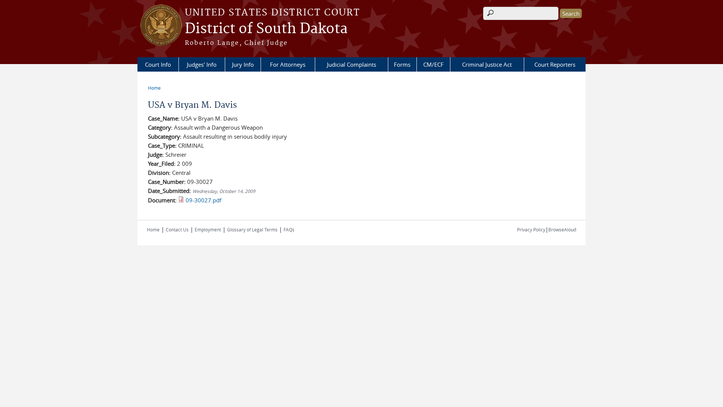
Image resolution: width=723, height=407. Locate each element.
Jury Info (243, 64)
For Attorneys (287, 64)
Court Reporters (554, 64)
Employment (208, 229)
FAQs (289, 229)
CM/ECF (433, 64)
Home (154, 88)
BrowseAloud (562, 229)
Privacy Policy (531, 229)
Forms (402, 64)
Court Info (158, 64)
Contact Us (177, 229)
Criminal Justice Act (487, 64)
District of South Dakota (266, 29)
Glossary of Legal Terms (252, 229)
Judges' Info (202, 64)
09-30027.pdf (203, 200)
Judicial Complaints (351, 64)
